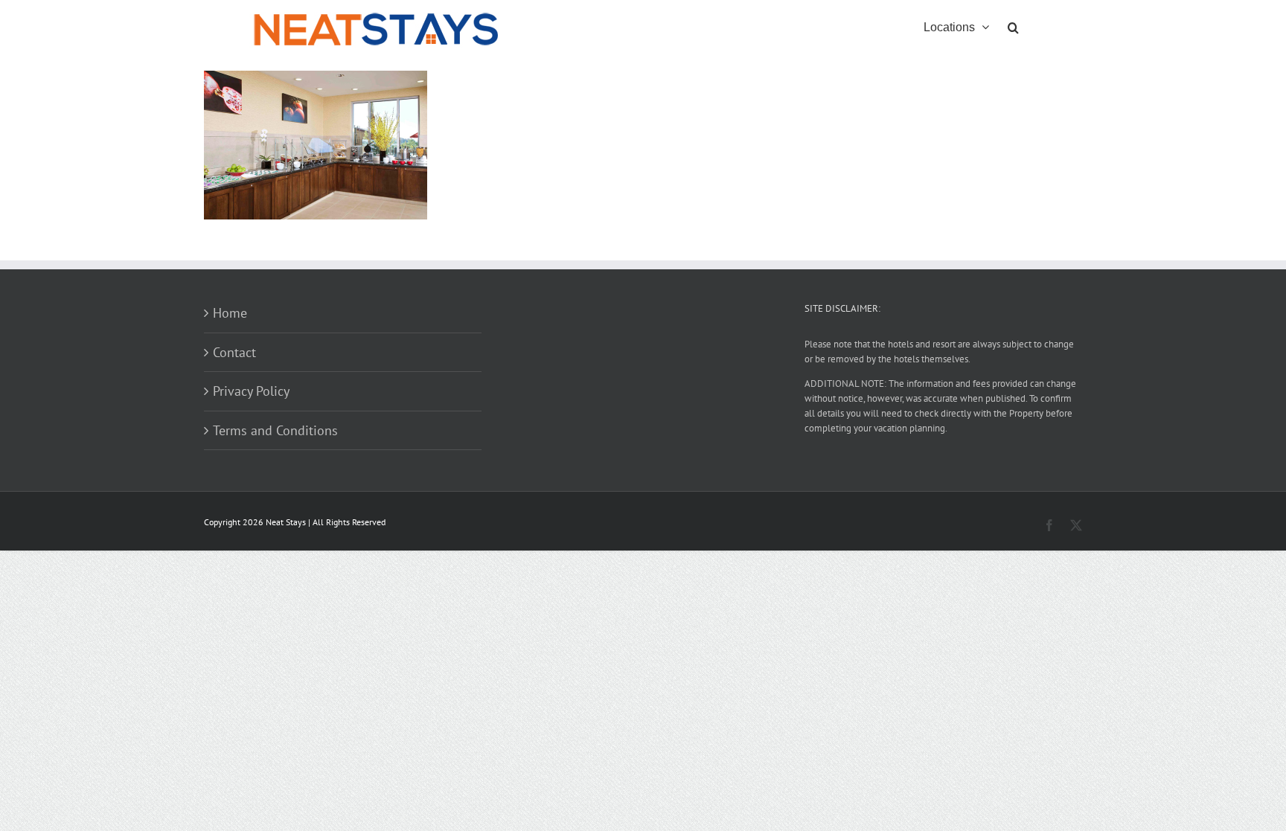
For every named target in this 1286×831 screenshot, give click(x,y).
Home (230, 312)
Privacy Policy (251, 391)
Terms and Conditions (275, 430)
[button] (1013, 26)
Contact (234, 352)
